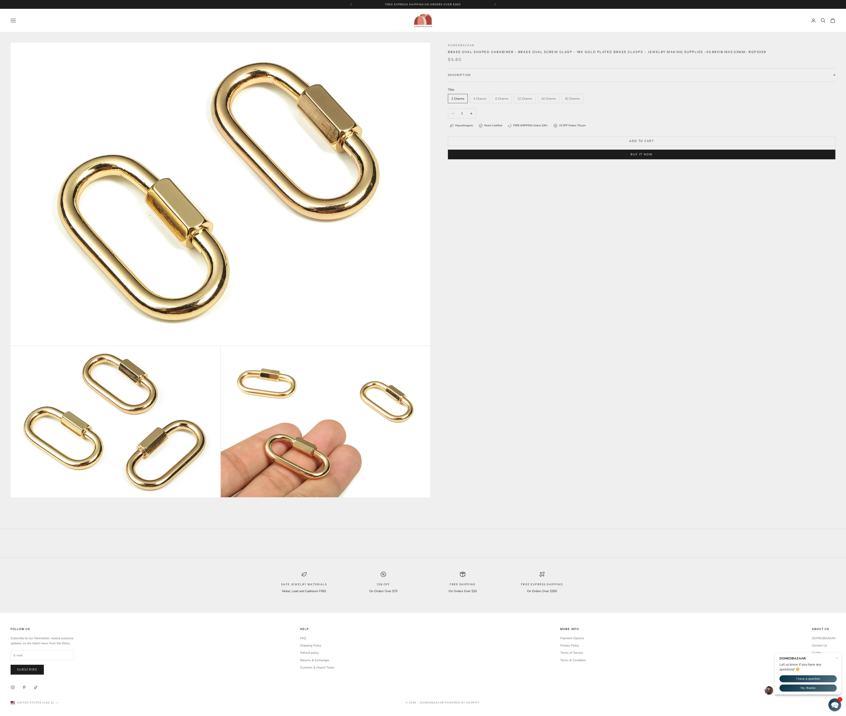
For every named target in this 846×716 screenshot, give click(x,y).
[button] (834, 704)
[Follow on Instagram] (13, 687)
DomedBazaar (461, 45)
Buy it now (642, 154)
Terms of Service (571, 653)
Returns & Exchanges (314, 660)
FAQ (303, 638)
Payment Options (572, 638)
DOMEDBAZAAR (823, 638)
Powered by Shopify (462, 702)
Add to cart (641, 141)
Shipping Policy (310, 645)
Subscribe (27, 670)
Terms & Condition (573, 660)
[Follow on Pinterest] (24, 687)
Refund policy (309, 653)
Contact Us (819, 645)
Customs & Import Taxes (317, 667)
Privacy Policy (569, 645)
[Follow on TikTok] (35, 687)
